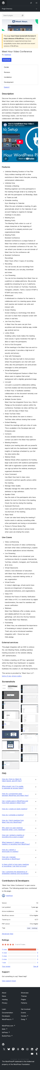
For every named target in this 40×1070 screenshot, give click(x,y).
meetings (34, 928)
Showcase (24, 993)
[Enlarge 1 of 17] (17, 687)
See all (35, 966)
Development (8, 82)
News (4, 996)
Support (7, 87)
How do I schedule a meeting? (13, 815)
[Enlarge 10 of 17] (35, 687)
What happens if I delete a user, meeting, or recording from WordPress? (16, 843)
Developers (6, 1016)
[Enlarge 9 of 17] (17, 763)
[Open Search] (31, 3)
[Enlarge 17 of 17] (35, 756)
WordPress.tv (7, 1019)
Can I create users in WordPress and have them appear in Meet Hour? (15, 802)
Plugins (23, 999)
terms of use (6, 676)
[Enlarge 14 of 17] (35, 727)
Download (6, 60)
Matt (4, 1029)
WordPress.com (8, 1026)
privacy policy (16, 676)
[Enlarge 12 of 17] (35, 707)
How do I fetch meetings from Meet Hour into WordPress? (13, 821)
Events (23, 1013)
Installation (8, 77)
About (4, 993)
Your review (6, 966)
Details (6, 67)
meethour (7, 55)
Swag (24, 1019)
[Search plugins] (22, 15)
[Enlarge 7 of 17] (17, 743)
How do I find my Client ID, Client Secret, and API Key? (12, 780)
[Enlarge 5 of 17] (17, 723)
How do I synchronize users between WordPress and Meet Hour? (15, 794)
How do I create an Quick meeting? (14, 809)
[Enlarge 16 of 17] (35, 746)
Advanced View (7, 934)
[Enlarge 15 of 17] (35, 736)
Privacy (4, 1003)
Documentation (7, 1013)
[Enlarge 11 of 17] (35, 697)
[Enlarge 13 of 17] (35, 717)
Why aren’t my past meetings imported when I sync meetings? (13, 829)
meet (28, 928)
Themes (24, 996)
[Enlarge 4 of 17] (17, 713)
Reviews (7, 72)
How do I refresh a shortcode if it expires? (10, 850)
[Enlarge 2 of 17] (17, 693)
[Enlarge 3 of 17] (17, 703)
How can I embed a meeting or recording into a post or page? (13, 836)
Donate (24, 1016)
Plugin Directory (7, 9)
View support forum (9, 981)
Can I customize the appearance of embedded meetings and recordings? (15, 872)
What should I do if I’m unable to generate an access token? (12, 787)
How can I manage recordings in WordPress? (11, 858)
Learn (4, 1009)
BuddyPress (7, 1036)
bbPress (6, 1032)
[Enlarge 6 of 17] (17, 733)
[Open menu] (37, 3)
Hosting (4, 999)
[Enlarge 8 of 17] (17, 753)
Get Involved (25, 1009)
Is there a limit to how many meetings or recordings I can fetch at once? (15, 865)
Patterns (24, 1003)
